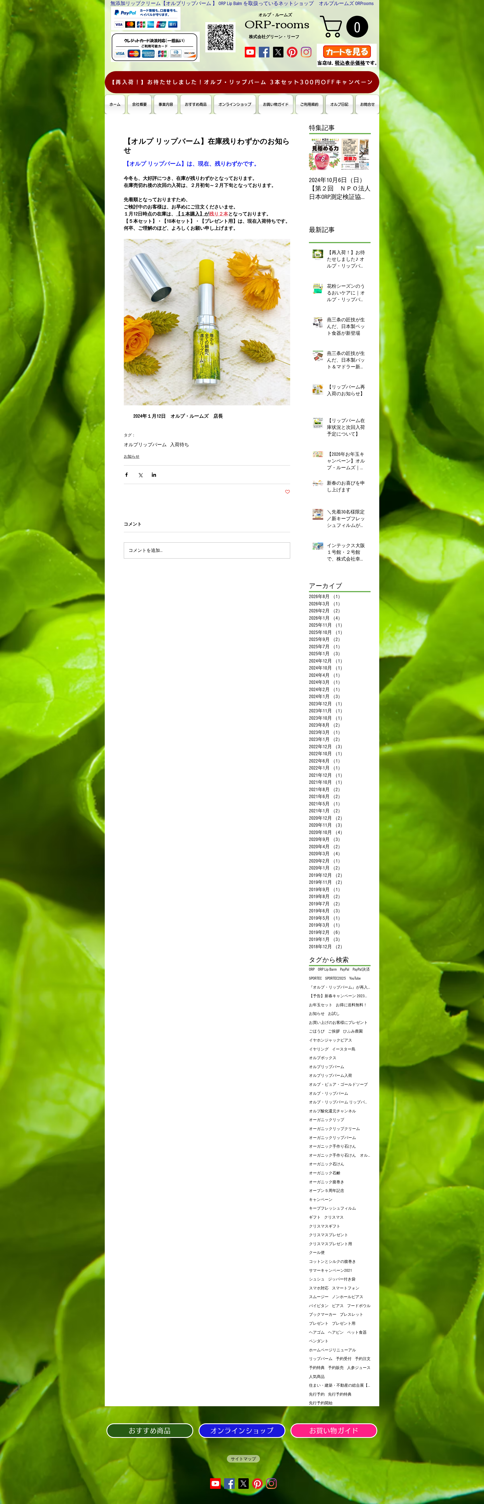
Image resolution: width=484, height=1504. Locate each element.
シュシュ (317, 1279)
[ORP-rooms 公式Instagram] (306, 52)
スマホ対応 (319, 1288)
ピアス (338, 1306)
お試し (334, 1014)
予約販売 (336, 1368)
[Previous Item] (317, 154)
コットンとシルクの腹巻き (332, 1261)
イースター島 (343, 1049)
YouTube (355, 978)
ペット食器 (357, 1332)
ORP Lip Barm (327, 969)
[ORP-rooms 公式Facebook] (264, 52)
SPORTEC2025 (335, 978)
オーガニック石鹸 (324, 1173)
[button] (346, 27)
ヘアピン (336, 1332)
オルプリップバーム (145, 444)
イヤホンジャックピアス (330, 1040)
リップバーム (320, 1359)
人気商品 (317, 1377)
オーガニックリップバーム (332, 1138)
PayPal (344, 969)
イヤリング (319, 1049)
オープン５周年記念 (326, 1191)
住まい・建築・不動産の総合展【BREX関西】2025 (340, 1385)
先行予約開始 (320, 1403)
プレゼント (319, 1323)
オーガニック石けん (326, 1164)
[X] (278, 52)
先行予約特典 (340, 1394)
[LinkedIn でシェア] (154, 474)
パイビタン (319, 1306)
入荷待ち (179, 444)
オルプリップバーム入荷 (330, 1075)
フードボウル (359, 1306)
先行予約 (317, 1394)
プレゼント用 (343, 1323)
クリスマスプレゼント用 (330, 1244)
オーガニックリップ (326, 1120)
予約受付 (344, 1359)
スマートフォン (345, 1288)
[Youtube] (250, 52)
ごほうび (317, 1031)
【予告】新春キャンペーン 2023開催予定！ (340, 996)
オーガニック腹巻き (326, 1182)
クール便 (317, 1252)
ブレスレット (351, 1314)
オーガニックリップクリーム (334, 1129)
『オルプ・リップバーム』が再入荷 (340, 987)
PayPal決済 (361, 969)
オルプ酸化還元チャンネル (332, 1111)
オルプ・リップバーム (328, 1093)
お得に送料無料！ (351, 1005)
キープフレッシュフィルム (332, 1208)
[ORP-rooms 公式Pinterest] (292, 52)
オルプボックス (322, 1058)
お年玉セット (320, 1005)
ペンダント (319, 1341)
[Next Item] (361, 154)
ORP (312, 969)
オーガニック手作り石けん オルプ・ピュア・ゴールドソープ (340, 1155)
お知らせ (131, 456)
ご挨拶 (334, 1031)
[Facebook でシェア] (126, 474)
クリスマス (334, 1217)
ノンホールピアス (347, 1297)
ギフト (315, 1217)
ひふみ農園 (353, 1031)
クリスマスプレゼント (328, 1235)
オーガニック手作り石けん (332, 1146)
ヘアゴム (317, 1332)
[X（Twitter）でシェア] (140, 474)
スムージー (319, 1297)
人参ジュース (359, 1368)
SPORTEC (315, 978)
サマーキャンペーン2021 (330, 1270)
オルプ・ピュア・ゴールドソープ (338, 1084)
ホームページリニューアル (332, 1350)
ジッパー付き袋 (341, 1279)
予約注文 (363, 1359)
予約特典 (317, 1368)
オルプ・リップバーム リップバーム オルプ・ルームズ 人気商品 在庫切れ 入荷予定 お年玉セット (340, 1102)
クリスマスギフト (324, 1226)
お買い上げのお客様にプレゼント (338, 1023)
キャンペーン (320, 1200)
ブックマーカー (322, 1314)
